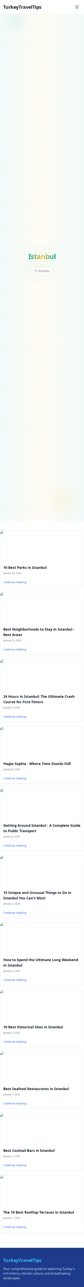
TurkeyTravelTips (22, 7)
